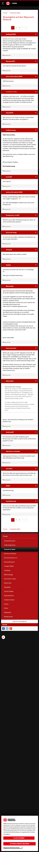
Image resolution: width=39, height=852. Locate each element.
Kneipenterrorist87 (12, 215)
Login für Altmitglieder (19, 621)
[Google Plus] (10, 628)
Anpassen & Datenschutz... (12, 848)
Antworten (7, 55)
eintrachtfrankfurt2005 (14, 192)
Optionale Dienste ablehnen (19, 844)
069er (8, 486)
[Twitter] (7, 628)
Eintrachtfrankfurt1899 (14, 76)
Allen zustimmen (18, 838)
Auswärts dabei (15, 13)
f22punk (9, 249)
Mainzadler (10, 286)
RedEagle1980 (11, 34)
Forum (14, 3)
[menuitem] (19, 541)
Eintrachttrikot (11, 348)
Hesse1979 (9, 113)
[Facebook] (3, 628)
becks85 (9, 177)
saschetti (9, 468)
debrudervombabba (13, 451)
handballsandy (11, 501)
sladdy (8, 265)
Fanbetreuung (11, 130)
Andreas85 (10, 432)
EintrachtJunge (11, 232)
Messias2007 (10, 61)
